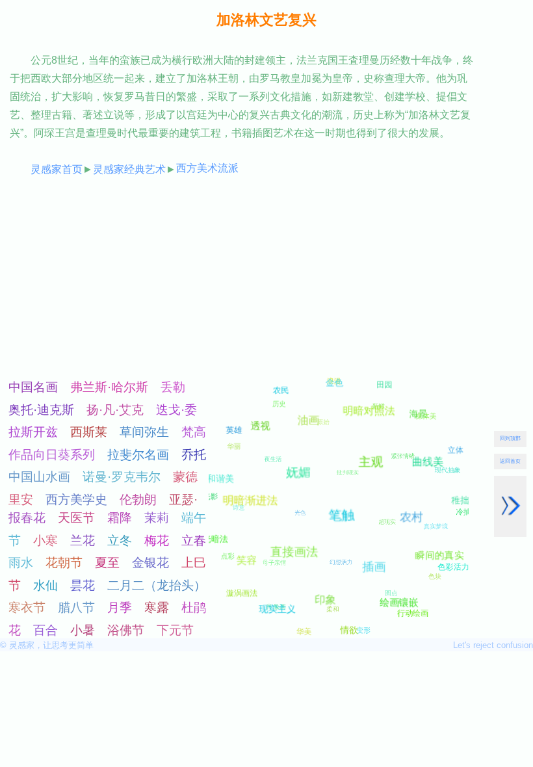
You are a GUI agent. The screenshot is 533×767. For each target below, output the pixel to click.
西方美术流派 (207, 168)
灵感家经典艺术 (129, 169)
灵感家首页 (57, 169)
